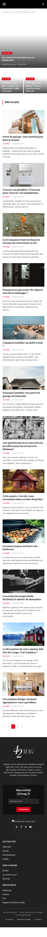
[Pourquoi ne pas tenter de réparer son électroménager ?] (23, 275)
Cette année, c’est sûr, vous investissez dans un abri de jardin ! (23, 498)
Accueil (5, 12)
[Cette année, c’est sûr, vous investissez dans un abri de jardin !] (23, 481)
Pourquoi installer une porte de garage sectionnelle (21, 394)
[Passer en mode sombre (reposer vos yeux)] (43, 4)
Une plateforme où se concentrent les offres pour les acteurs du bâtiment (23, 446)
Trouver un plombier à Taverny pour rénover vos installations (21, 191)
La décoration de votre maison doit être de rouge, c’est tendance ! (23, 651)
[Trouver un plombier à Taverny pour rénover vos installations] (23, 175)
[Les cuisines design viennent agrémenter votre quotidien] (23, 684)
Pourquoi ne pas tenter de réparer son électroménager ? (23, 291)
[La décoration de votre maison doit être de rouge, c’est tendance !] (23, 634)
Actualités (9, 841)
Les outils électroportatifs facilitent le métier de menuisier (22, 598)
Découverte (9, 885)
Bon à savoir (14, 12)
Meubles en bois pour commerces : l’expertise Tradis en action (11, 87)
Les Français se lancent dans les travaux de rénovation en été (21, 241)
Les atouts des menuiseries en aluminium (18, 59)
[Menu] (4, 4)
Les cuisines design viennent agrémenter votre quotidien (20, 701)
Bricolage (24, 12)
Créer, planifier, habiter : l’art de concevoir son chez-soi (33, 87)
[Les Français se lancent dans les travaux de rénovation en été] (23, 225)
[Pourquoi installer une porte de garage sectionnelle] (23, 378)
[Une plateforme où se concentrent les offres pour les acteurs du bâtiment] (23, 428)
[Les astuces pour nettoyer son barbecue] (23, 531)
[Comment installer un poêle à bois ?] (23, 328)
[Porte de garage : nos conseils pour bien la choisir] (23, 122)
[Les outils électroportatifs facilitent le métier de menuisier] (23, 581)
